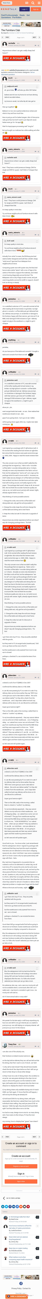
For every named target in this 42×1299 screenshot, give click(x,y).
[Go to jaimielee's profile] (4, 300)
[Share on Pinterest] (28, 1206)
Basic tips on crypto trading (18, 1248)
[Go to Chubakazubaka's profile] (6, 1249)
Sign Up (35, 9)
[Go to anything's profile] (4, 341)
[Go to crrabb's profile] (4, 442)
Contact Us (27, 1288)
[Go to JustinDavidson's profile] (6, 1227)
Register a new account (21, 1166)
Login (24, 9)
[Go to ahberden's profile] (4, 676)
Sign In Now (21, 1181)
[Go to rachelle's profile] (4, 44)
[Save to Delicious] (17, 1206)
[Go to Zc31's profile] (4, 79)
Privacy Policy (17, 1288)
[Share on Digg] (13, 1206)
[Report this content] (35, 45)
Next (34, 37)
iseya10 (5, 33)
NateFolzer (14, 1219)
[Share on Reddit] (21, 1206)
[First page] (2, 37)
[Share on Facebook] (10, 1206)
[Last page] (39, 37)
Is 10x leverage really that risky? (19, 1217)
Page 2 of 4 (21, 37)
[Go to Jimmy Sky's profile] (6, 1238)
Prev (7, 37)
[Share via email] (24, 1206)
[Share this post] (38, 45)
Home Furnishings (27, 33)
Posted (16, 45)
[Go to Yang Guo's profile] (4, 1045)
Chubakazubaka (16, 1250)
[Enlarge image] (22, 122)
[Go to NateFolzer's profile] (6, 1218)
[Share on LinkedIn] (2, 1206)
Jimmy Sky (14, 1242)
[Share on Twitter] (6, 1206)
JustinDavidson (16, 1230)
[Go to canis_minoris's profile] (4, 150)
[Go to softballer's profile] (4, 373)
